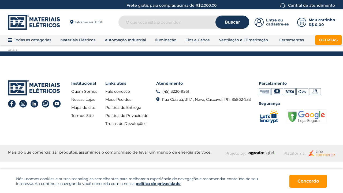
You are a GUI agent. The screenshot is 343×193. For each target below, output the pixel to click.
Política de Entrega (123, 107)
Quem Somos (84, 91)
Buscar (232, 22)
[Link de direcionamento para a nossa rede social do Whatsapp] (46, 104)
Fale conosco (117, 91)
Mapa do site (83, 107)
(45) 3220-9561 (175, 91)
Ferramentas (291, 40)
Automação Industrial (125, 40)
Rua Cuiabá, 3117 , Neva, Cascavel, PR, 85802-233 (206, 99)
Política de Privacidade (126, 115)
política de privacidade (158, 183)
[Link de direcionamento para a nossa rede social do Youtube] (57, 104)
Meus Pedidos (118, 99)
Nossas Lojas (83, 99)
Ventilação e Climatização (243, 40)
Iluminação (165, 40)
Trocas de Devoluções (125, 123)
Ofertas (328, 40)
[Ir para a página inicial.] (34, 22)
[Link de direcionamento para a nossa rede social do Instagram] (23, 104)
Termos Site (82, 115)
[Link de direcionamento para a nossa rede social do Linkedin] (34, 104)
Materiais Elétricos (77, 40)
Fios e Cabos (197, 40)
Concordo (308, 181)
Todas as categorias (32, 40)
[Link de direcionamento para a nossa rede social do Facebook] (12, 104)
